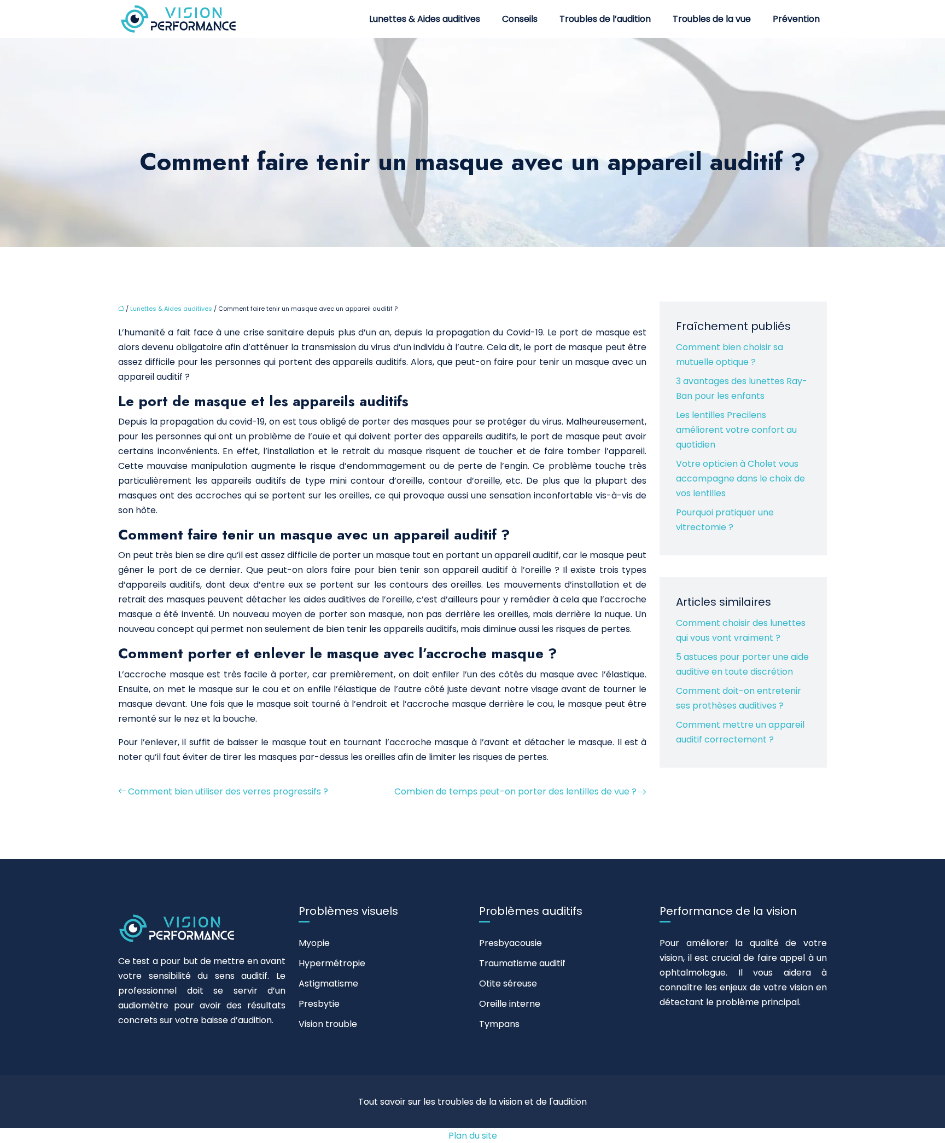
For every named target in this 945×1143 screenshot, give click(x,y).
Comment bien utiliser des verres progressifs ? (228, 791)
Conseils (520, 19)
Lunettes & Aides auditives (424, 19)
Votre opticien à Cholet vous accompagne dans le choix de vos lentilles (740, 478)
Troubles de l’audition (605, 19)
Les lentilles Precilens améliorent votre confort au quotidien (736, 430)
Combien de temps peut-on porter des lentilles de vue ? (515, 791)
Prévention (796, 19)
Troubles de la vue (712, 19)
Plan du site (472, 1135)
